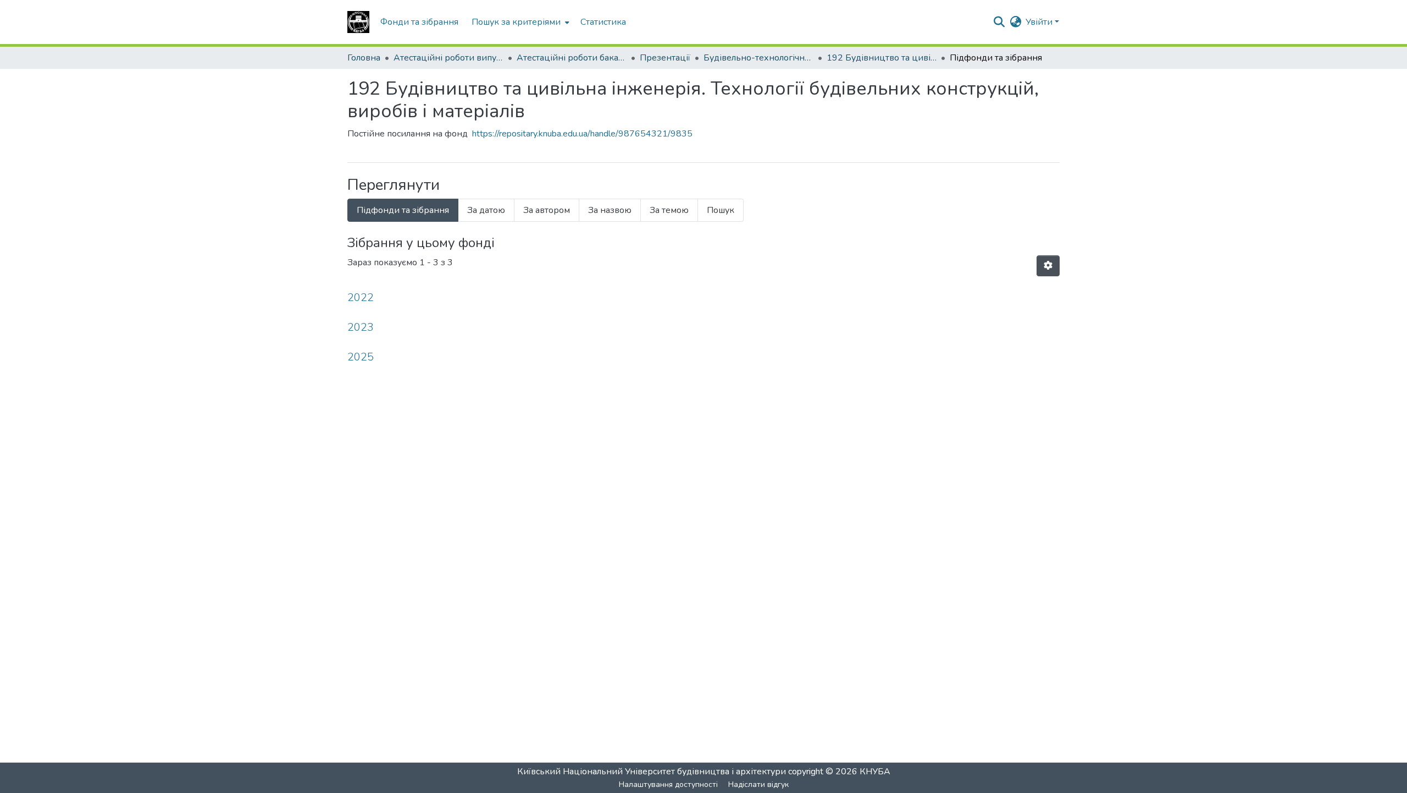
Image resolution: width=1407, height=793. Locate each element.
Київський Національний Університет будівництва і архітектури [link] (651, 771)
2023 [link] (360, 327)
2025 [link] (360, 356)
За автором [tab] (546, 210)
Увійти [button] (1040, 22)
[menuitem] (519, 22)
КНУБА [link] (875, 771)
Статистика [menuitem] (603, 22)
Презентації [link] (665, 58)
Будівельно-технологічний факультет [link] (758, 58)
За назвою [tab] (610, 210)
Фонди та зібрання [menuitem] (419, 22)
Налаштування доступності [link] (668, 784)
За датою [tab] (486, 210)
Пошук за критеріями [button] (516, 22)
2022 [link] (360, 297)
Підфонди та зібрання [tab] (403, 210)
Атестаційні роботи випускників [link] (448, 58)
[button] (358, 22)
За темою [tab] (669, 210)
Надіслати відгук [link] (758, 784)
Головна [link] (363, 58)
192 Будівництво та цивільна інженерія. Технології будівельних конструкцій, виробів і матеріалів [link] (882, 58)
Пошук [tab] (720, 210)
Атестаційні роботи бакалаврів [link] (572, 58)
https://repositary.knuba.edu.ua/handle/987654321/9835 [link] (582, 134)
